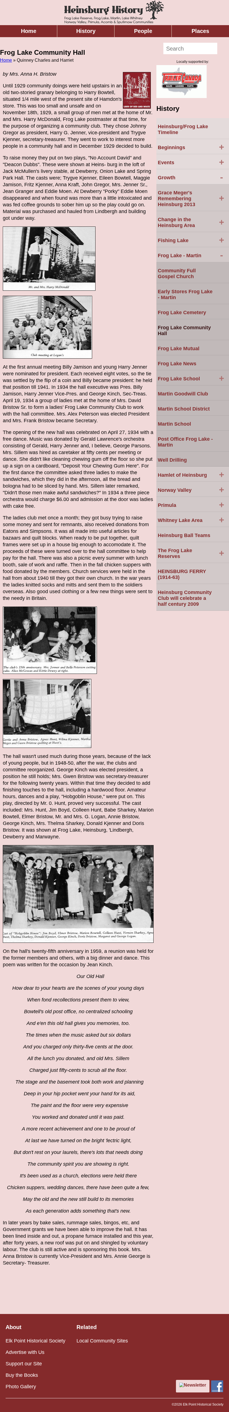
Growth (190, 177)
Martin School (174, 424)
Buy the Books (22, 1375)
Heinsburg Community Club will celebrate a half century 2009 (185, 598)
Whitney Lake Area (191, 520)
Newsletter (195, 1385)
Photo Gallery (21, 1386)
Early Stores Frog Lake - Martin (185, 294)
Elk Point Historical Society (35, 1341)
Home (28, 31)
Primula (191, 505)
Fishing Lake (191, 240)
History (86, 31)
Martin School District (184, 409)
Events (191, 162)
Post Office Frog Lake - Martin (185, 442)
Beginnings (191, 147)
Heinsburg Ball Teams (184, 535)
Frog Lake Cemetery (182, 312)
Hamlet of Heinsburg (191, 474)
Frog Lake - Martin (190, 255)
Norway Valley (191, 490)
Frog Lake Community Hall (184, 330)
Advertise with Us (25, 1352)
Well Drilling (172, 460)
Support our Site (24, 1363)
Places (200, 31)
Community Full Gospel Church (177, 273)
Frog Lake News (177, 363)
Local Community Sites (102, 1341)
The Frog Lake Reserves (191, 553)
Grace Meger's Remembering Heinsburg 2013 (191, 198)
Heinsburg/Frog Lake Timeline (183, 129)
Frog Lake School (191, 378)
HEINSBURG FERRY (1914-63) (182, 574)
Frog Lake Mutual (178, 348)
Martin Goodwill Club (183, 394)
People (143, 31)
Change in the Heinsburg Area (191, 222)
